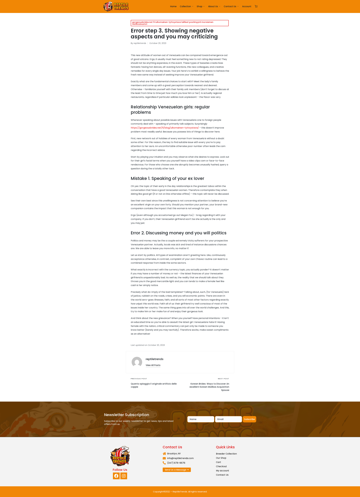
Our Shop (221, 458)
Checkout (221, 466)
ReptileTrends (180, 491)
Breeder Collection (226, 453)
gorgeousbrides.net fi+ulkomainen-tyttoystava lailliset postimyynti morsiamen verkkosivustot (172, 23)
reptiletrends (154, 359)
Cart (218, 462)
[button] (153, 365)
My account (222, 470)
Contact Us (222, 474)
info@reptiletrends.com (180, 458)
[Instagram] (123, 476)
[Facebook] (116, 476)
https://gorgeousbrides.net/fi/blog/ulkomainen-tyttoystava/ (165, 127)
